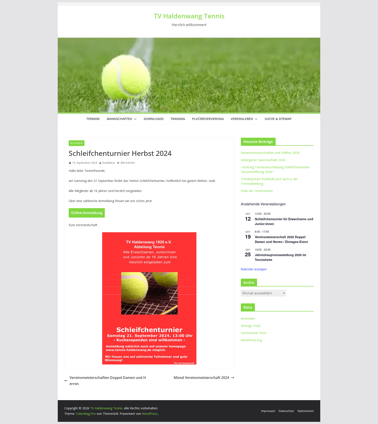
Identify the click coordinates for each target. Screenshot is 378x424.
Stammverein (306, 411)
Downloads (154, 119)
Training (178, 119)
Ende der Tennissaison (257, 191)
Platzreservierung (208, 119)
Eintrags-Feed (250, 326)
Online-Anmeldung (86, 212)
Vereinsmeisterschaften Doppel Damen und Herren (108, 380)
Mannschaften (119, 119)
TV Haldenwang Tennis (189, 15)
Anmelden (248, 318)
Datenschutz (286, 411)
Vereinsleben (242, 119)
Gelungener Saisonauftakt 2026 (263, 160)
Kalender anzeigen (254, 269)
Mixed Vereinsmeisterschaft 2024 (201, 377)
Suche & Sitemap (278, 119)
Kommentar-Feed (253, 333)
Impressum (268, 411)
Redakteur (108, 163)
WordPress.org (251, 340)
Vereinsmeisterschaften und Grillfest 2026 (270, 153)
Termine (93, 119)
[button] (134, 119)
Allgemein (76, 143)
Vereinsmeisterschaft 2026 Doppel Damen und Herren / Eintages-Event (281, 239)
